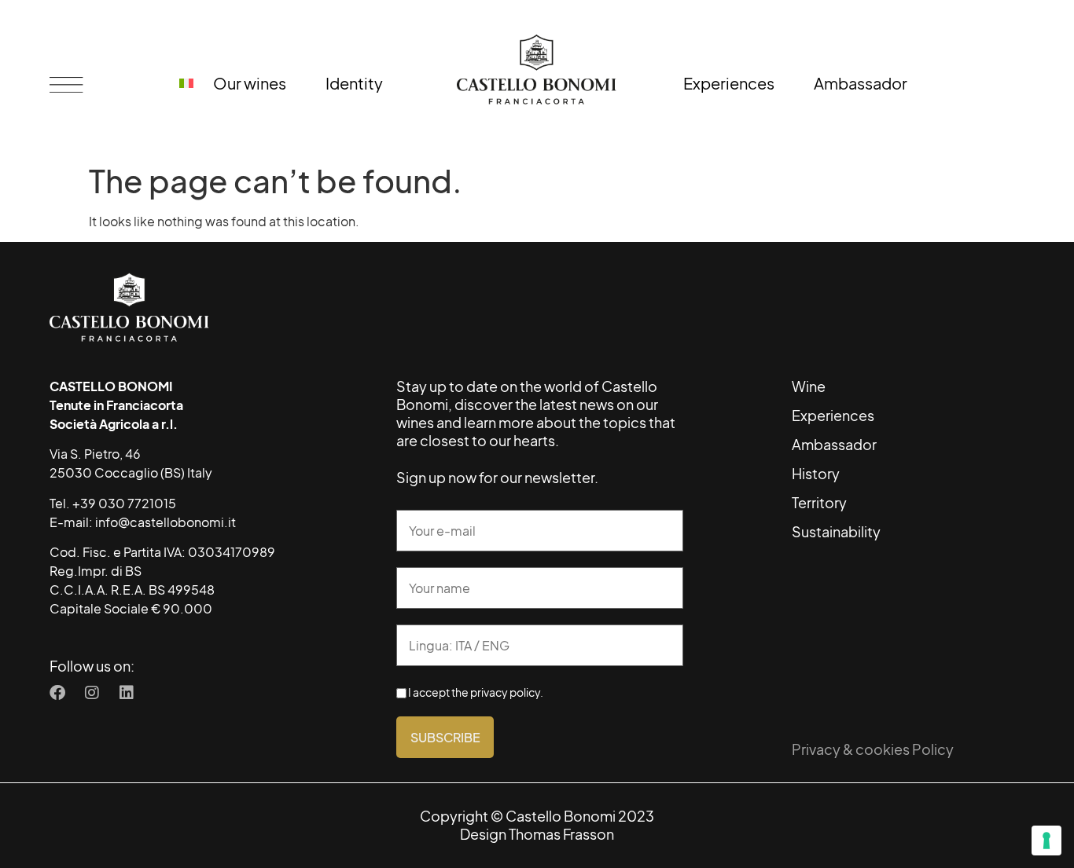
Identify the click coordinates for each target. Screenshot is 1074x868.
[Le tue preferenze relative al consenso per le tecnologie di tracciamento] (1046, 840)
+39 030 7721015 (124, 503)
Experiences (728, 83)
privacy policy (505, 692)
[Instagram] (92, 693)
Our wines (249, 83)
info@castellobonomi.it (165, 522)
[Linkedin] (126, 693)
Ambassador (860, 83)
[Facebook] (57, 693)
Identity (354, 83)
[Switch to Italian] (186, 83)
